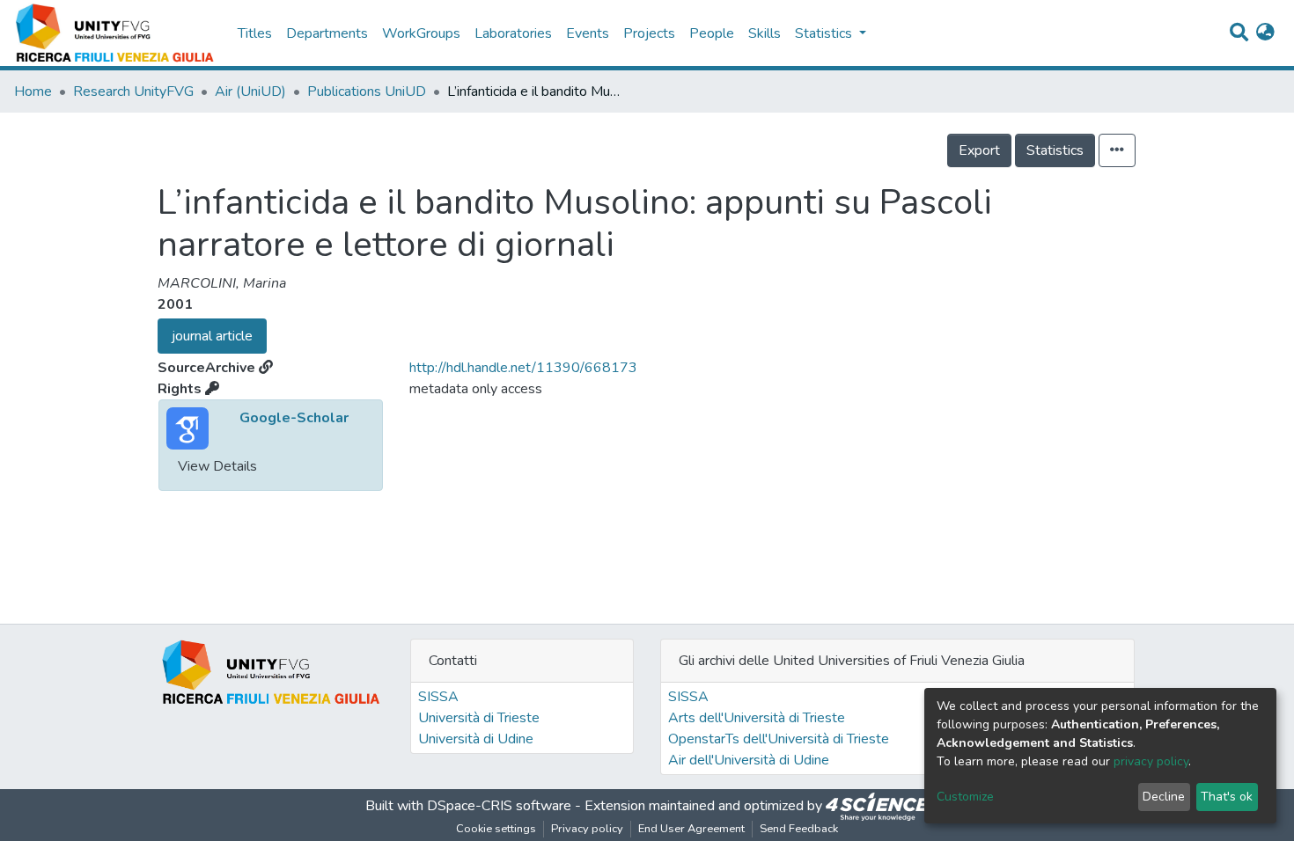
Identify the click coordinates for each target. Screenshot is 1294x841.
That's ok (1227, 796)
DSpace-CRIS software (499, 805)
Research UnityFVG (133, 91)
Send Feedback (799, 829)
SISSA (438, 696)
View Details (217, 466)
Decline (1164, 796)
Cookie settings (496, 829)
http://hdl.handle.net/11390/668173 (523, 367)
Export (979, 150)
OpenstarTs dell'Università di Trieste (778, 739)
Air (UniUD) (250, 91)
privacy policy (1151, 761)
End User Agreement (691, 829)
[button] (1265, 33)
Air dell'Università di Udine (748, 760)
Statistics (1055, 150)
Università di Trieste (479, 718)
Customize (965, 796)
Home (33, 91)
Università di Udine (475, 739)
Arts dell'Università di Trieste (756, 718)
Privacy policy (587, 829)
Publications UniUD (366, 91)
